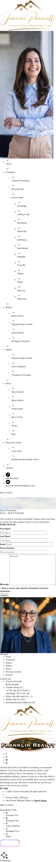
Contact (9, 674)
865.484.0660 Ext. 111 (22, 696)
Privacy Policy (12, 797)
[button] (28, 807)
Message (4, 584)
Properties (10, 659)
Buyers (9, 662)
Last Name (5, 536)
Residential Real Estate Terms (25, 459)
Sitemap (23, 797)
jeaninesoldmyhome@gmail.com (20, 485)
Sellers (9, 665)
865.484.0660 (46, 776)
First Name (5, 528)
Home (8, 656)
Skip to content (6, 804)
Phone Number (7, 548)
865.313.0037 (19, 699)
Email (2, 544)
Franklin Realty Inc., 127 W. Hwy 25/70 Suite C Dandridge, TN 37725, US (17, 690)
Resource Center (13, 671)
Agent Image (40, 800)
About (8, 668)
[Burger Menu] (1, 496)
